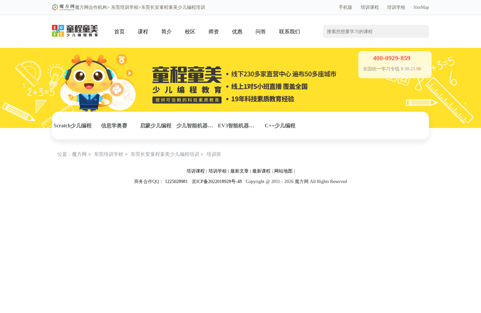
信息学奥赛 (114, 125)
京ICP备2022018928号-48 (217, 181)
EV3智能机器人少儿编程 (238, 125)
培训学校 (396, 7)
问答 (261, 31)
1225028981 (176, 181)
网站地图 (283, 171)
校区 (190, 31)
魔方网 (82, 7)
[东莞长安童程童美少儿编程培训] (75, 25)
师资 (213, 31)
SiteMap (421, 7)
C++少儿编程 (280, 125)
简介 (166, 31)
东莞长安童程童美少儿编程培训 (165, 154)
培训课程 (370, 7)
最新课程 (261, 171)
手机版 (345, 7)
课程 (143, 31)
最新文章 (239, 171)
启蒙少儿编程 (155, 125)
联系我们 (289, 31)
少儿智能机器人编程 (197, 125)
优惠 (237, 31)
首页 (119, 31)
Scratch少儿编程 (73, 125)
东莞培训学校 (124, 7)
